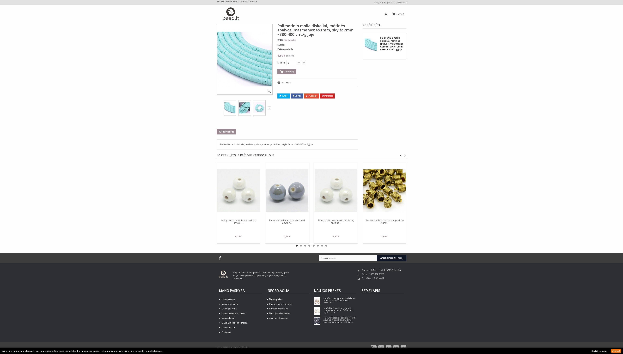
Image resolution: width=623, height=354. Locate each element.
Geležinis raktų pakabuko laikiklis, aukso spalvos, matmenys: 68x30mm (339, 300)
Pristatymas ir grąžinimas (281, 304)
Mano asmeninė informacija (234, 323)
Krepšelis (388, 2)
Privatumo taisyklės (278, 309)
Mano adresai (228, 318)
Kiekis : (281, 63)
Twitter (284, 96)
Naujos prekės (276, 299)
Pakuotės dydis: (285, 49)
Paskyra (377, 2)
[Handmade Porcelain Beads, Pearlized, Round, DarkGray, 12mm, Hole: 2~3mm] (287, 190)
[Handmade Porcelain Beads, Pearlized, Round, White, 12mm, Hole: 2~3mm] (336, 190)
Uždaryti (616, 351)
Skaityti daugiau (599, 351)
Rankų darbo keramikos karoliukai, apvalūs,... (238, 221)
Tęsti (269, 108)
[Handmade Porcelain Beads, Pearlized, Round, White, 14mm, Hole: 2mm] (238, 190)
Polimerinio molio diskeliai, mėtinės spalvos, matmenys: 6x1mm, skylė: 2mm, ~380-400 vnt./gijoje (391, 43)
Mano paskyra (232, 290)
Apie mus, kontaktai (278, 318)
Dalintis (297, 96)
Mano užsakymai (230, 304)
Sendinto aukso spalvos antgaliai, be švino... (385, 221)
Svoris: (281, 45)
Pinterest (328, 96)
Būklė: (280, 40)
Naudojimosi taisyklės (279, 313)
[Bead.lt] (230, 14)
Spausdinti (286, 82)
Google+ (313, 96)
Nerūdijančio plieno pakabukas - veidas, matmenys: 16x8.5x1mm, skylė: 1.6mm (339, 310)
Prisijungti (400, 2)
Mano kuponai (228, 327)
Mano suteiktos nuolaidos (234, 313)
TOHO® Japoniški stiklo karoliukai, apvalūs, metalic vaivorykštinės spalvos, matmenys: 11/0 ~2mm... (340, 320)
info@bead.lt (378, 278)
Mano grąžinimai (229, 309)
